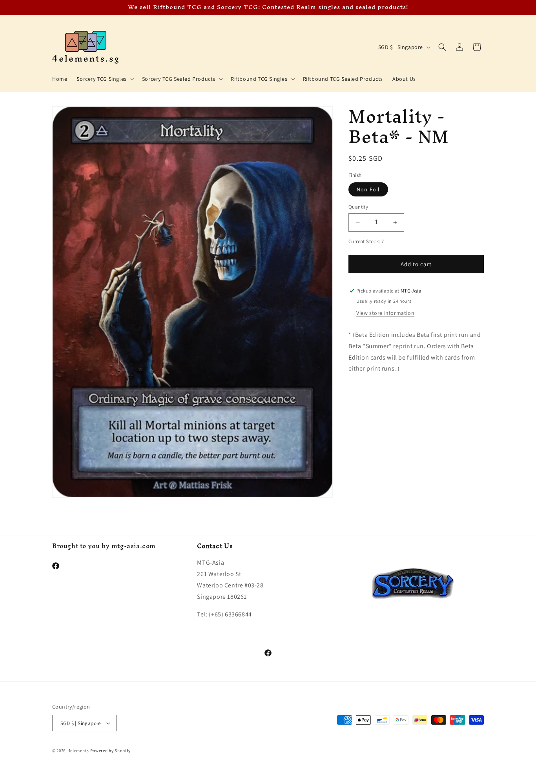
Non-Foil (368, 189)
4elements (78, 750)
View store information (385, 312)
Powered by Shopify (110, 750)
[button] (104, 79)
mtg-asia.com (133, 546)
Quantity (358, 207)
